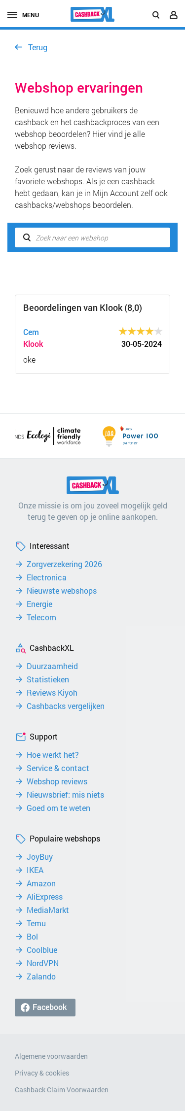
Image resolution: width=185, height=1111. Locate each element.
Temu (36, 923)
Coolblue (42, 949)
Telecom (41, 617)
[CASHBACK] (93, 14)
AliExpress (45, 896)
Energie (39, 604)
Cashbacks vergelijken (66, 706)
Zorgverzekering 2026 (64, 564)
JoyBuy (40, 856)
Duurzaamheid (52, 666)
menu (30, 15)
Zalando (41, 976)
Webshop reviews (57, 781)
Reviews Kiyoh (52, 692)
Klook (33, 343)
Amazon (41, 883)
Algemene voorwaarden (51, 1056)
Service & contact (58, 768)
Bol (32, 936)
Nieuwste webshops (62, 590)
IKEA (35, 870)
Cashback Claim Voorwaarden (62, 1089)
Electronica (47, 577)
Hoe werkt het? (53, 754)
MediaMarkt (48, 910)
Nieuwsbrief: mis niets (65, 794)
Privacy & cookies (42, 1072)
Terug (37, 47)
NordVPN (43, 963)
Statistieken (48, 679)
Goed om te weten (58, 808)
